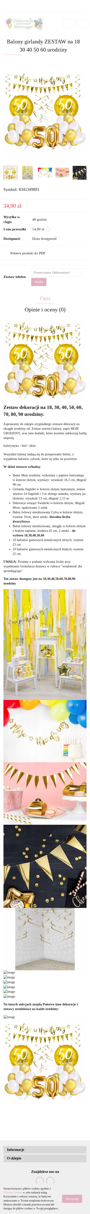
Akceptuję (72, 1198)
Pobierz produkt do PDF (27, 253)
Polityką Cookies (12, 1192)
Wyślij (39, 282)
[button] (45, 1150)
